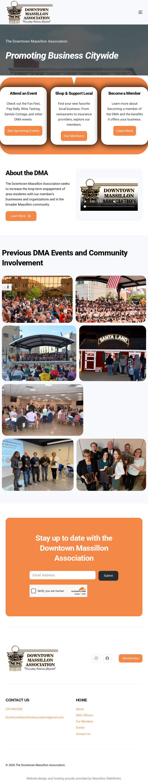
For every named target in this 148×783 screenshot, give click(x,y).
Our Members (74, 136)
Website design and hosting (45, 778)
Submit (108, 575)
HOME (81, 700)
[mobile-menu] (130, 12)
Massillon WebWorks (106, 778)
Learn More (124, 131)
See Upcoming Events (23, 131)
